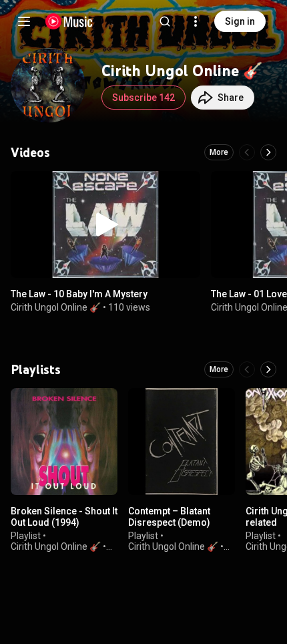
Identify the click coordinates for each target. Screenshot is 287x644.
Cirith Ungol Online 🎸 (56, 307)
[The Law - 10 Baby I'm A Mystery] (105, 224)
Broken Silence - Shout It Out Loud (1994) (64, 517)
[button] (105, 224)
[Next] (268, 152)
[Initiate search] (165, 21)
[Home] (69, 21)
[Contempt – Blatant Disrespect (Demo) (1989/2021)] (181, 441)
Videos (30, 152)
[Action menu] (186, 188)
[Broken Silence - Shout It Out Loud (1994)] (64, 441)
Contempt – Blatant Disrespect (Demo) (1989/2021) (169, 522)
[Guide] (24, 21)
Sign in (240, 21)
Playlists (36, 369)
